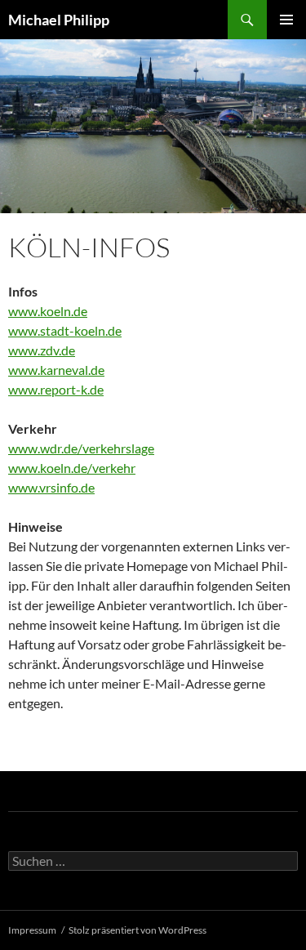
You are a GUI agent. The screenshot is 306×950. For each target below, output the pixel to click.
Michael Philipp (58, 20)
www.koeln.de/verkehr (71, 467)
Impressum (32, 930)
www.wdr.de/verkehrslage (81, 448)
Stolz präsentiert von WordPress (137, 930)
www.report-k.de (56, 389)
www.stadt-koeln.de (65, 330)
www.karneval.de (56, 369)
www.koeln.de (47, 311)
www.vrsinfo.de (51, 487)
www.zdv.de (41, 350)
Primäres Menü (286, 19)
